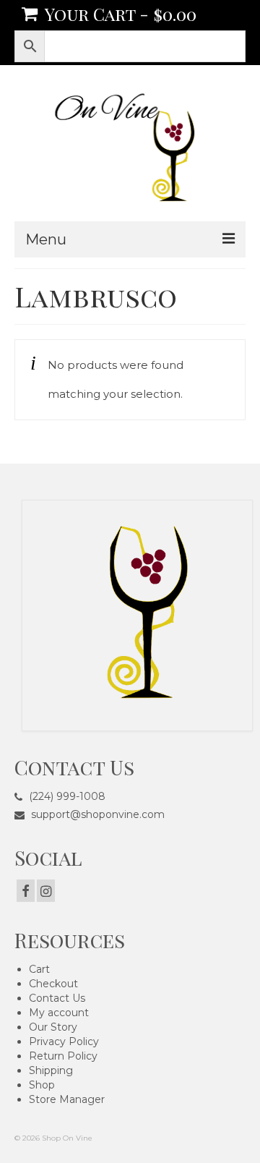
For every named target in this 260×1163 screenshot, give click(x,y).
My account (59, 1012)
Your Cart (118, 13)
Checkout (53, 983)
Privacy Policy (64, 1041)
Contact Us (57, 998)
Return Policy (63, 1055)
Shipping (51, 1070)
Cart (39, 969)
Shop (42, 1084)
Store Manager (67, 1099)
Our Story (53, 1027)
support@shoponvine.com (96, 814)
